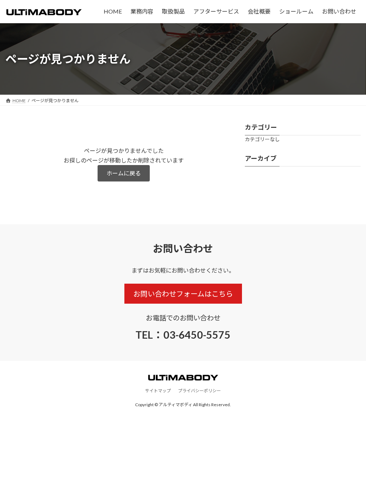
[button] (124, 173)
